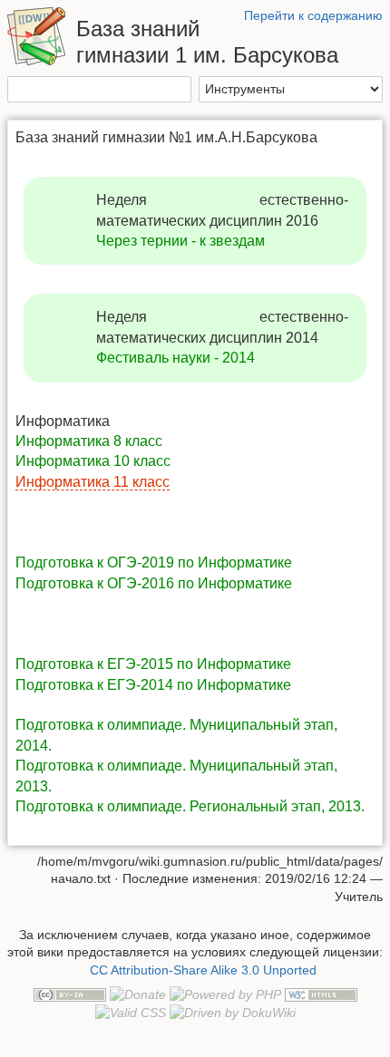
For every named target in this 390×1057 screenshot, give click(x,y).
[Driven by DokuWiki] (233, 1012)
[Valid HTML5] (321, 994)
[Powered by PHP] (225, 994)
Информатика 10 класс (93, 461)
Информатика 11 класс (92, 482)
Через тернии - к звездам (180, 240)
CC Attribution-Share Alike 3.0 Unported (203, 970)
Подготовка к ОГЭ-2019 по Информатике (153, 562)
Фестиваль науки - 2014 (175, 357)
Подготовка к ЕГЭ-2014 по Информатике (153, 685)
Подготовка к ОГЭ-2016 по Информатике (153, 583)
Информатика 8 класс (88, 441)
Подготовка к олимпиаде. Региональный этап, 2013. (190, 806)
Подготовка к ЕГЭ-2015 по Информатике (153, 664)
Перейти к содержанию (313, 15)
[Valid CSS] (130, 1012)
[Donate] (138, 994)
